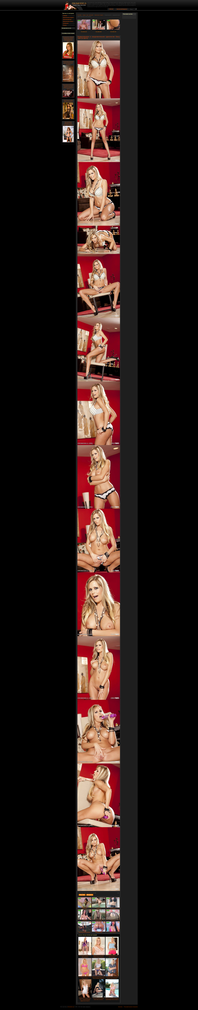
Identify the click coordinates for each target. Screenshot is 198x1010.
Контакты (120, 1006)
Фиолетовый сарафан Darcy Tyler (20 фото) (85, 956)
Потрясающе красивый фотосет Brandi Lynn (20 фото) (68, 63)
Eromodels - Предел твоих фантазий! (85, 15)
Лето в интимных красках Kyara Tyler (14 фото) (98, 999)
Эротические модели (68, 17)
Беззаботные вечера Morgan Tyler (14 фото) (85, 977)
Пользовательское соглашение (131, 1006)
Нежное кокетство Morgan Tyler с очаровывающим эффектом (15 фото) (85, 999)
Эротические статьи (68, 21)
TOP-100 (111, 9)
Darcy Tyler (82, 894)
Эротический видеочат (122, 9)
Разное (65, 25)
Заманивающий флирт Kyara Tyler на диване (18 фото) (98, 977)
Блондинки (90, 894)
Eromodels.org (71, 1006)
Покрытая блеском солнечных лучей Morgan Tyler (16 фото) (112, 999)
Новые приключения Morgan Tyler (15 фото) (112, 956)
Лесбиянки (65, 23)
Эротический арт (67, 19)
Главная (65, 15)
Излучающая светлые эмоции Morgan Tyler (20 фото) (112, 977)
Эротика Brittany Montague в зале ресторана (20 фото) (68, 124)
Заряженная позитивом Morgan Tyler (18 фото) (98, 956)
